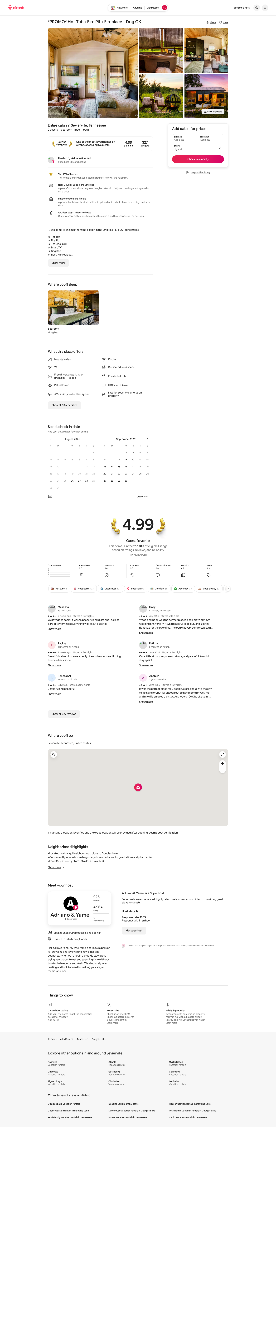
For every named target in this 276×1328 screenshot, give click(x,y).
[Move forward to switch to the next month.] (148, 439)
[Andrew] (143, 678)
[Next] (228, 588)
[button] (93, 452)
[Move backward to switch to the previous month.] (51, 439)
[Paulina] (52, 645)
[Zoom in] (222, 763)
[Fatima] (143, 645)
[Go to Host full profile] (79, 908)
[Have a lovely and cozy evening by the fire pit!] (161, 96)
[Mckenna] (52, 609)
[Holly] (143, 609)
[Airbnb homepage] (16, 7)
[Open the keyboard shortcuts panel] (50, 496)
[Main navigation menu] (265, 8)
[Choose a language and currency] (256, 8)
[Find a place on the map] (53, 754)
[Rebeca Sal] (52, 678)
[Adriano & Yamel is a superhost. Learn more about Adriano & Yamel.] (51, 160)
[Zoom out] (222, 770)
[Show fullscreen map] (222, 754)
